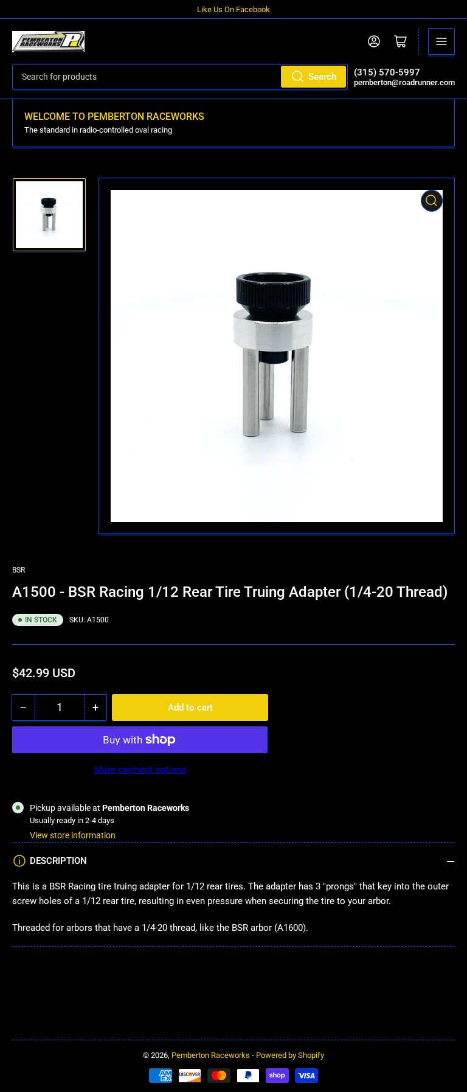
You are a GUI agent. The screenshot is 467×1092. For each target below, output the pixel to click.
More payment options (140, 769)
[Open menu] (441, 41)
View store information (73, 835)
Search (322, 76)
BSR (18, 570)
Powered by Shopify (290, 1055)
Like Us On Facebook (233, 9)
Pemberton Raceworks (210, 1055)
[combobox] (180, 76)
